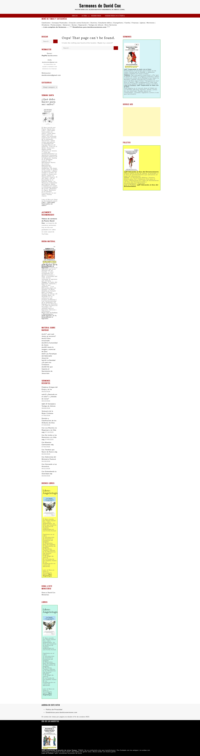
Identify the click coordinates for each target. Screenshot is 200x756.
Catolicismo (46, 23)
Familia (127, 23)
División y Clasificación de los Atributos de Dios (49, 421)
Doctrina (94, 23)
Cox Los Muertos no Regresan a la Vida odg (49, 430)
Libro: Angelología (47, 575)
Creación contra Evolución (79, 23)
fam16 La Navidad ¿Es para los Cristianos (48, 362)
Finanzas (135, 23)
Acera (84, 16)
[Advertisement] (141, 121)
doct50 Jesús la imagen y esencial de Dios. (48, 349)
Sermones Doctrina (115, 16)
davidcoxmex (50, 55)
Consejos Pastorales (60, 23)
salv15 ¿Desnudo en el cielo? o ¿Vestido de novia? (49, 397)
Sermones (96, 16)
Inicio (75, 16)
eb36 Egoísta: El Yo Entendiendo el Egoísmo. (49, 317)
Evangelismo (118, 23)
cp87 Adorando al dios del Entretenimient (141, 185)
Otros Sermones (111, 25)
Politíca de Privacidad (54, 709)
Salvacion (66, 25)
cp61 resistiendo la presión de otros (68, 753)
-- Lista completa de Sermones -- (55, 27)
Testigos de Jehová (95, 25)
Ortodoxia (45, 25)
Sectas (74, 25)
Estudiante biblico (105, 23)
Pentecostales (56, 25)
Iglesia (142, 23)
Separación (82, 25)
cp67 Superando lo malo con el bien (137, 69)
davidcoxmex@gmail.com (49, 62)
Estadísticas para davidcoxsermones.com (89, 27)
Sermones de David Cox (100, 5)
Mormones (151, 23)
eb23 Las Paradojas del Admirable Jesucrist (49, 356)
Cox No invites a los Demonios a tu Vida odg (49, 437)
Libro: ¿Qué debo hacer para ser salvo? (48, 204)
